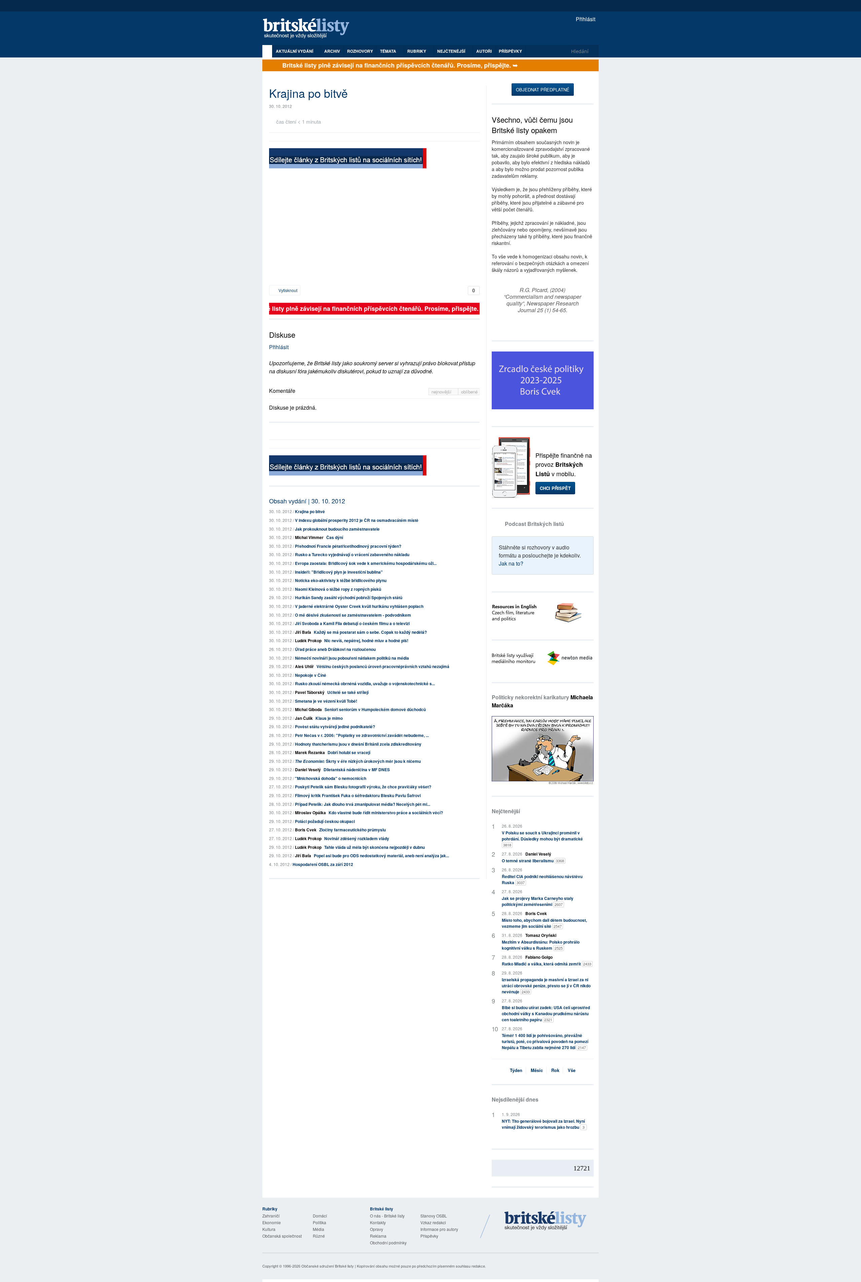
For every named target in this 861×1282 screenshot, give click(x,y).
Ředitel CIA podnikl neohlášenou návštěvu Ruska (542, 879)
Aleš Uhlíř (304, 666)
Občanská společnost (282, 1236)
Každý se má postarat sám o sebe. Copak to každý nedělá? (370, 632)
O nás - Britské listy (387, 1215)
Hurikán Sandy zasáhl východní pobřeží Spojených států (348, 597)
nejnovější (442, 391)
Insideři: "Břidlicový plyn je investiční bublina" (339, 572)
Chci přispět (555, 488)
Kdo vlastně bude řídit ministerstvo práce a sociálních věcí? (386, 813)
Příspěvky (510, 51)
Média (318, 1229)
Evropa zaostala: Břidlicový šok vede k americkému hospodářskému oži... (366, 563)
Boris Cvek (305, 830)
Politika (319, 1222)
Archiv (332, 51)
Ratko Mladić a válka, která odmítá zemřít (546, 964)
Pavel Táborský (310, 692)
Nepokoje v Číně (310, 675)
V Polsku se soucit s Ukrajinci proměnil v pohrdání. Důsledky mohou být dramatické (542, 838)
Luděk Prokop (308, 640)
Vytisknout (287, 290)
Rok (555, 1070)
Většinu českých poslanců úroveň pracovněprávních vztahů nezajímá (382, 666)
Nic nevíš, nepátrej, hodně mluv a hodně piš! (366, 640)
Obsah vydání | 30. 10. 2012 (307, 500)
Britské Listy (545, 1221)
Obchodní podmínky (388, 1242)
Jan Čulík (304, 718)
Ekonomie (271, 1222)
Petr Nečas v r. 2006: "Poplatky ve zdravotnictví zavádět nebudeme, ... (362, 735)
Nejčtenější (506, 811)
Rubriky (417, 51)
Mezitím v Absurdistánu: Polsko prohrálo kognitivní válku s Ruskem (540, 945)
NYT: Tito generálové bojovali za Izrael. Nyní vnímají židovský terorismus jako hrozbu (543, 1124)
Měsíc (537, 1070)
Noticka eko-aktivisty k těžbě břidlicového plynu (340, 580)
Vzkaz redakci (433, 1222)
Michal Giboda (308, 709)
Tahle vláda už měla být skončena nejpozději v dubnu (374, 847)
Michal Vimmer (309, 537)
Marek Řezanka (310, 752)
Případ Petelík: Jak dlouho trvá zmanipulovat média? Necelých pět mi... (362, 804)
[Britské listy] (347, 159)
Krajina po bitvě (310, 511)
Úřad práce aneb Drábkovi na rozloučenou (335, 649)
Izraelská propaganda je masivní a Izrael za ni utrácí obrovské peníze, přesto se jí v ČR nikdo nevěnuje (546, 986)
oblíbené (469, 391)
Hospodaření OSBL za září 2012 (323, 864)
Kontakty (378, 1222)
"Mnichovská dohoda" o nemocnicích (330, 778)
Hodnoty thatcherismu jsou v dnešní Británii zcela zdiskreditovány (358, 744)
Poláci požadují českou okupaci (325, 821)
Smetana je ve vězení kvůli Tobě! (326, 701)
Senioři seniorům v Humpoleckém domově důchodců (375, 709)
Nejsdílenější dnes (515, 1099)
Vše (571, 1070)
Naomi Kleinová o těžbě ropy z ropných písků (338, 589)
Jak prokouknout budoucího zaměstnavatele (337, 529)
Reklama (378, 1236)
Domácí (320, 1215)
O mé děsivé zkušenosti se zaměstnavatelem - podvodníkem (353, 615)
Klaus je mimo (329, 718)
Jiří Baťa (303, 632)
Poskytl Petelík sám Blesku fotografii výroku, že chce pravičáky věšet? (363, 787)
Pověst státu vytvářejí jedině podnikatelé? (335, 726)
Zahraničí (270, 1215)
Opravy (376, 1229)
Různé (319, 1236)
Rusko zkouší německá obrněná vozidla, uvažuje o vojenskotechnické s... (365, 683)
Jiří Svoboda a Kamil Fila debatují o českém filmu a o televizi (352, 623)
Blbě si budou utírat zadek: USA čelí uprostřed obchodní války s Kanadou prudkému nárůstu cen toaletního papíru (546, 1013)
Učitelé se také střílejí (348, 692)
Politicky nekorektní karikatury (542, 701)
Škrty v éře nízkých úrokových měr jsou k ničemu (358, 761)
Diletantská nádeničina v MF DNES (357, 770)
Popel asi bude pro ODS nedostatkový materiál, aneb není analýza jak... (381, 856)
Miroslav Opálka (310, 813)
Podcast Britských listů (534, 524)
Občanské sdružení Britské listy (327, 1266)
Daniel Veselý (308, 770)
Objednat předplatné (542, 89)
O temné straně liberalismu (533, 861)
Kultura (268, 1229)
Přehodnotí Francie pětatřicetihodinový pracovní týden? (348, 546)
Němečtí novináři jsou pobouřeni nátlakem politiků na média (352, 658)
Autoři (484, 51)
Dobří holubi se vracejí (349, 752)
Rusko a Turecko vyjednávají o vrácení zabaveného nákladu (352, 554)
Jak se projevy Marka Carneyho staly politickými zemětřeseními (537, 901)
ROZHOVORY (360, 51)
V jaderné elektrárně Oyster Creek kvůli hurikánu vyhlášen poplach (359, 606)
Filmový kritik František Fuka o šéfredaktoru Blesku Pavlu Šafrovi (358, 795)
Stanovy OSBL (433, 1215)
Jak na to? (511, 563)
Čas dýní (334, 537)
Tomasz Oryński (540, 935)
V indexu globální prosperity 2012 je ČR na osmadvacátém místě (356, 520)
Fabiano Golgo (539, 957)
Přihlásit (584, 19)
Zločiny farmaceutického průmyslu (352, 830)
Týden (516, 1070)
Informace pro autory (439, 1229)
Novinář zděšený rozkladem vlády (356, 838)
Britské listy (309, 28)
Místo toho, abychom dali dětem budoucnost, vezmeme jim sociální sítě (544, 923)
